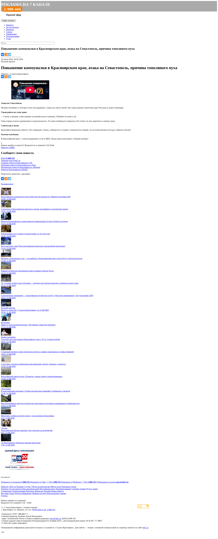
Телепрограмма (12, 36)
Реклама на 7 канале (25, 4)
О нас (8, 39)
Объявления (11, 34)
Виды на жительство (41, 487)
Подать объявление (23, 493)
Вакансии (39, 491)
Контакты (30, 491)
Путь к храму (92, 489)
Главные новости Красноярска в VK (16, 163)
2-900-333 (51, 510)
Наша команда (57, 491)
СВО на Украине (16, 487)
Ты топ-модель (12, 27)
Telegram (4, 160)
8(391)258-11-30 (39, 510)
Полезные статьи (69, 487)
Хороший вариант (63, 489)
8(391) (8, 158)
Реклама (47, 491)
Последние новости (7, 184)
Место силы (56, 487)
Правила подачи (39, 493)
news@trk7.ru (14, 160)
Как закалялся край (30, 489)
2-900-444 (12, 9)
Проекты (10, 29)
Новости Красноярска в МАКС (14, 170)
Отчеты (4, 496)
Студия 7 (28, 487)
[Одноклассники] (6, 54)
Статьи (9, 32)
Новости (9, 25)
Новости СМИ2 (8, 147)
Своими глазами (79, 489)
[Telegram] (9, 54)
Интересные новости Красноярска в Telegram (20, 167)
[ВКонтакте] (2, 54)
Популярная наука (47, 489)
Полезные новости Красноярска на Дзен (18, 165)
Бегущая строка (7, 493)
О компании (6, 491)
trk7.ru (145, 528)
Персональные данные (56, 493)
